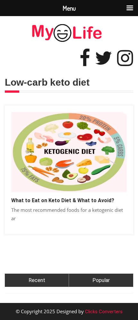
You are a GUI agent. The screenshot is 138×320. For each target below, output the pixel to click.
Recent (37, 280)
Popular (101, 280)
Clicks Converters (103, 312)
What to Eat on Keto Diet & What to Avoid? (62, 200)
